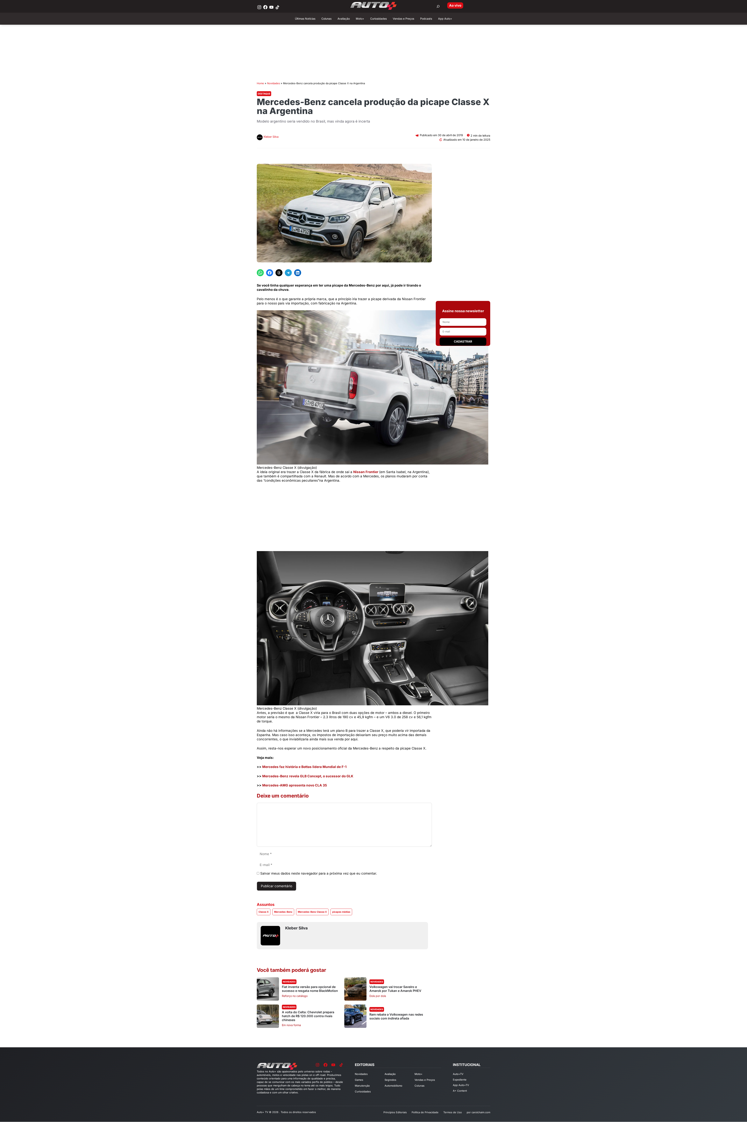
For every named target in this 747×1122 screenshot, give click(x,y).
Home (260, 83)
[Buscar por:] (438, 6)
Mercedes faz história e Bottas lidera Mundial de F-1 (304, 767)
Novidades (273, 83)
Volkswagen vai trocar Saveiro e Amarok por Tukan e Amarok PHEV (395, 989)
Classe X (264, 911)
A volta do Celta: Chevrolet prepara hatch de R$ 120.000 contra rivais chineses (308, 1016)
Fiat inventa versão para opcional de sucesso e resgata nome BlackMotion (310, 989)
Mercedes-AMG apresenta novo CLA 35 (294, 785)
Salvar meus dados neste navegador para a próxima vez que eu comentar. (318, 873)
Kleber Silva (271, 136)
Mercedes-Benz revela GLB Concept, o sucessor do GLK (307, 776)
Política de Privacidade (425, 1112)
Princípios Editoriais (395, 1112)
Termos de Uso (452, 1112)
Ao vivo (455, 5)
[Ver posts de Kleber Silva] (260, 137)
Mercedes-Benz (283, 911)
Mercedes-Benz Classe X (312, 911)
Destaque (264, 93)
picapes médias (341, 911)
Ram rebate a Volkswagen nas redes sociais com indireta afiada (396, 1016)
